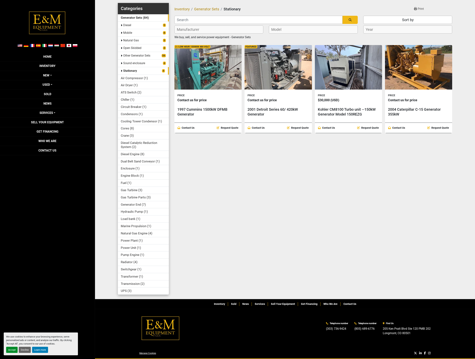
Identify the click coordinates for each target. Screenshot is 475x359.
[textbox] (190, 29)
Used (46, 84)
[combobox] (218, 29)
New (46, 75)
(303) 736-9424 (336, 328)
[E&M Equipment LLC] (160, 328)
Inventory (47, 66)
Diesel (127, 25)
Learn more (40, 349)
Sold (47, 94)
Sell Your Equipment (47, 122)
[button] (47, 75)
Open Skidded (132, 48)
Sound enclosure (134, 63)
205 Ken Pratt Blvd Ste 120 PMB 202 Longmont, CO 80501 (407, 331)
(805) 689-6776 (364, 328)
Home (47, 56)
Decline (25, 349)
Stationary (130, 71)
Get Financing (47, 131)
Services (46, 113)
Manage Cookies (147, 353)
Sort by (408, 20)
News (47, 103)
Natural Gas (131, 40)
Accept (12, 349)
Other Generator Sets (136, 55)
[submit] (350, 20)
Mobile (127, 32)
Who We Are (47, 141)
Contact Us (47, 150)
